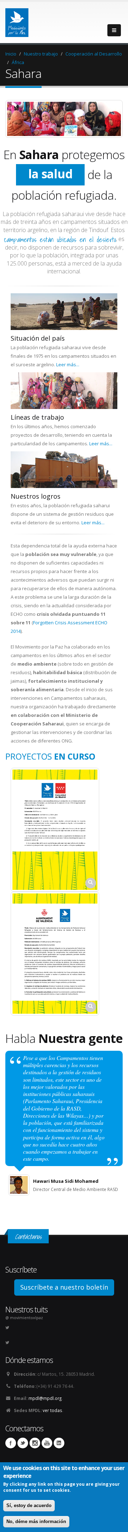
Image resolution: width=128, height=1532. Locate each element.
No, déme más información (36, 1521)
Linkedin (59, 1443)
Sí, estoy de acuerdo (29, 1505)
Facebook (10, 1443)
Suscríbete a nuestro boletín (64, 1287)
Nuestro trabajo (41, 54)
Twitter (22, 1443)
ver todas (52, 1410)
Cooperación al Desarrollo (93, 54)
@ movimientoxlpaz (24, 1317)
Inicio (10, 54)
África (18, 62)
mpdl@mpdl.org (45, 1398)
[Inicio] (16, 21)
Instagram (35, 1443)
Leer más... (67, 364)
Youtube (47, 1443)
